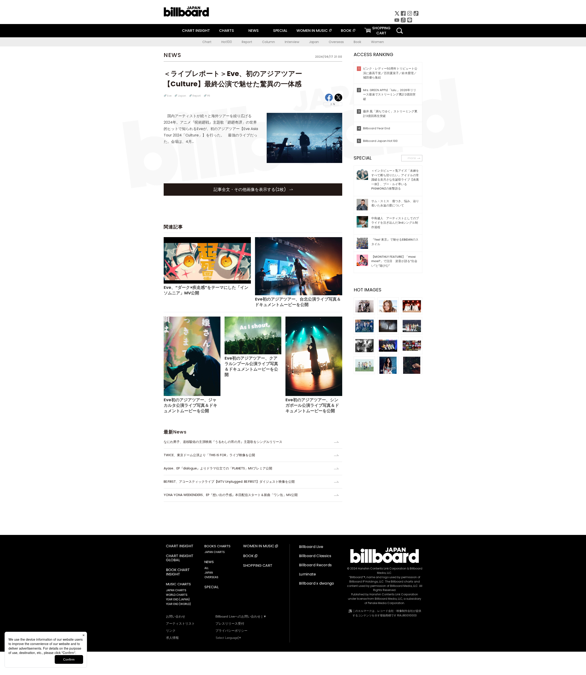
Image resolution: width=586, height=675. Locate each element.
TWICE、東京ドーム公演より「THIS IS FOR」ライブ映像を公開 (209, 455)
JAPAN (208, 573)
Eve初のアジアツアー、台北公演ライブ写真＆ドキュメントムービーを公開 (298, 301)
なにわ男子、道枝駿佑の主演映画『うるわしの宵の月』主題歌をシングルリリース (223, 441)
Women (377, 42)
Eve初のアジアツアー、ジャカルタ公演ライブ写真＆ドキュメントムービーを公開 (190, 405)
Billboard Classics (315, 555)
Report (247, 42)
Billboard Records (315, 565)
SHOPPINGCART (381, 30)
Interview (292, 42)
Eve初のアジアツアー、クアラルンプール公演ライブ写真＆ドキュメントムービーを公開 (251, 366)
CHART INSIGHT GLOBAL (179, 558)
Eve (169, 96)
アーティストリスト (180, 623)
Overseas (336, 42)
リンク (171, 630)
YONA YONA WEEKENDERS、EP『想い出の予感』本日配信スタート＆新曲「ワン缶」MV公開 (231, 495)
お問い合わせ (175, 616)
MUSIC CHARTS (178, 584)
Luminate (307, 574)
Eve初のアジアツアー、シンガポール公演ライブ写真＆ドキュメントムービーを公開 (312, 405)
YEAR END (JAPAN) (178, 599)
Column (268, 42)
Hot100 (226, 42)
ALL (206, 568)
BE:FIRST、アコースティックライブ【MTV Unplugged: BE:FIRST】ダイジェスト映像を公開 (229, 481)
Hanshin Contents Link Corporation (382, 568)
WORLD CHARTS (176, 595)
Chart (207, 42)
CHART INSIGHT (196, 30)
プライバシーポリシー (231, 630)
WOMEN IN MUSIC (312, 30)
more (412, 158)
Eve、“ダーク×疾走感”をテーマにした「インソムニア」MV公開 (206, 290)
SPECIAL (280, 30)
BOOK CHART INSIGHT (178, 572)
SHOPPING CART (257, 566)
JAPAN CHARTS (176, 590)
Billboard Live (311, 546)
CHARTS (226, 30)
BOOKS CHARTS (217, 546)
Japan (314, 42)
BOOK (346, 30)
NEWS (253, 30)
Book (357, 42)
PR (208, 96)
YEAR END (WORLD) (178, 604)
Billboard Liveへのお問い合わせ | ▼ (240, 616)
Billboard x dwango (316, 583)
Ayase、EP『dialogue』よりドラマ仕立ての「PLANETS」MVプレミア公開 (218, 468)
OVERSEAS (211, 577)
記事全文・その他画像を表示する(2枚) (250, 189)
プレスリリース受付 (229, 623)
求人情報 (172, 638)
